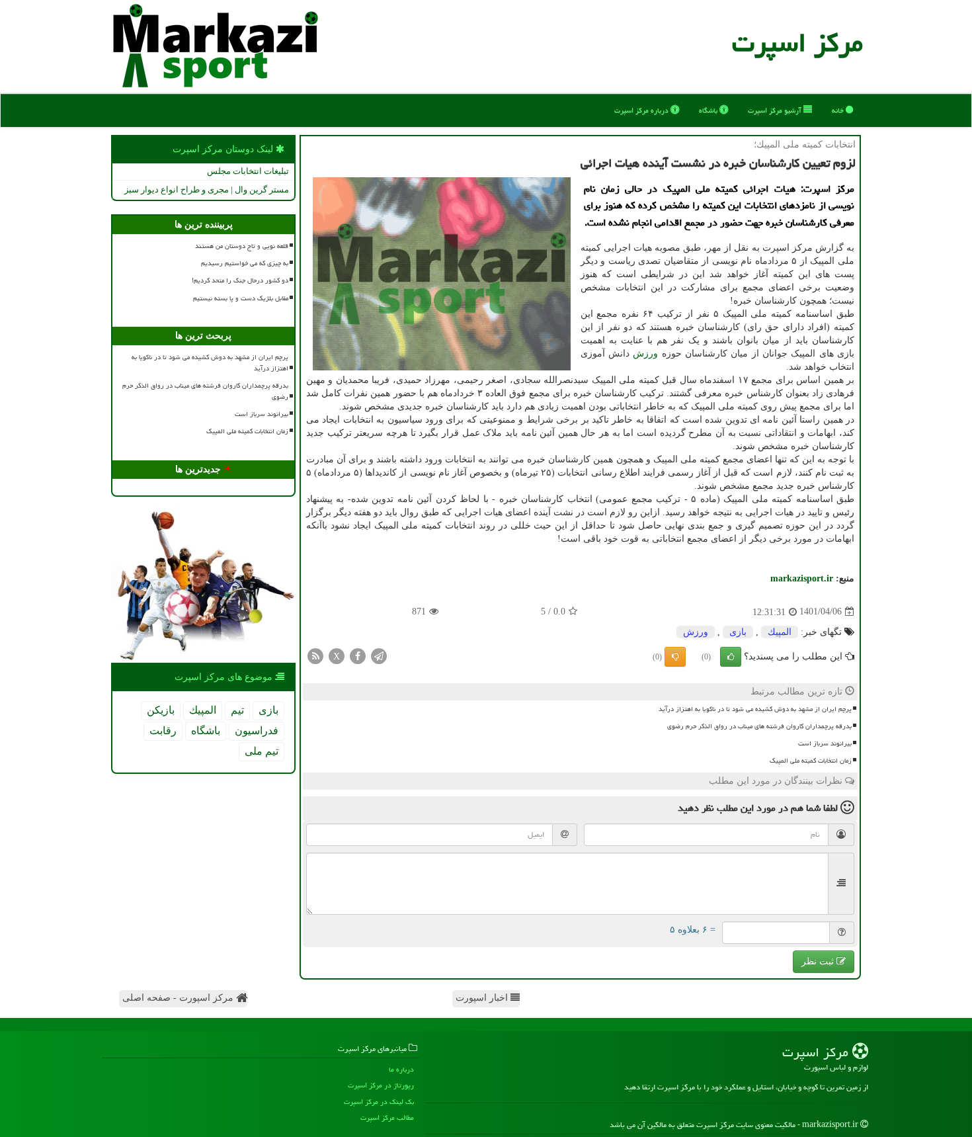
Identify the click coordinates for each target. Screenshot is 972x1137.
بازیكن (161, 710)
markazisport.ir (801, 578)
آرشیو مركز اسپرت (775, 110)
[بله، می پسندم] (730, 657)
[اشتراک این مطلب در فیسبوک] (357, 655)
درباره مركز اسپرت (642, 110)
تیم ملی (261, 751)
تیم (237, 710)
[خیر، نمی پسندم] (675, 657)
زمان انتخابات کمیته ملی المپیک (811, 760)
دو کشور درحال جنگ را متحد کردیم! (240, 280)
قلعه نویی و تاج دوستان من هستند (241, 246)
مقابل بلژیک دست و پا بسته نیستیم (240, 298)
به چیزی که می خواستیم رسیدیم (244, 263)
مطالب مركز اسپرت (387, 1117)
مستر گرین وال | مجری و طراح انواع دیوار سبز (206, 189)
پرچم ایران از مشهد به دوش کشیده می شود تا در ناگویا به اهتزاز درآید (755, 709)
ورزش (645, 353)
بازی (738, 632)
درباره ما (401, 1069)
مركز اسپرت (797, 42)
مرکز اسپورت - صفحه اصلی (179, 998)
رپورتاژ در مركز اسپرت (381, 1085)
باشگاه (709, 110)
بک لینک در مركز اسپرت (379, 1102)
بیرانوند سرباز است (825, 743)
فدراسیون (256, 730)
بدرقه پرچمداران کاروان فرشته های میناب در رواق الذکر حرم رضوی (759, 726)
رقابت (163, 730)
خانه (839, 110)
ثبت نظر (818, 961)
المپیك (779, 632)
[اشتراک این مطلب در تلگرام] (379, 655)
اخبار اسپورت (483, 998)
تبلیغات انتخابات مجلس (248, 171)
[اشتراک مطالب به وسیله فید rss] (315, 655)
